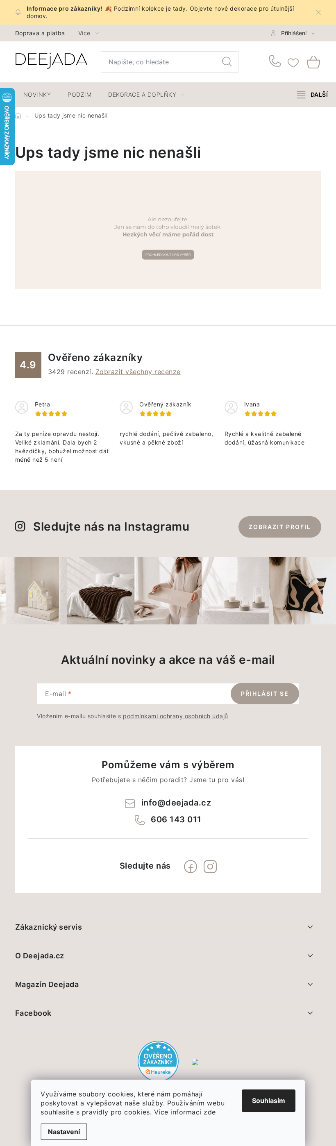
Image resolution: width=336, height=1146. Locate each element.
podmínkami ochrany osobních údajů (175, 716)
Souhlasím (268, 1100)
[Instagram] (210, 866)
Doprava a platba (40, 33)
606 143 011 (276, 62)
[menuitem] (37, 94)
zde (210, 1112)
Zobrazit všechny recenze (138, 372)
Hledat (227, 62)
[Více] (312, 94)
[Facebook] (190, 866)
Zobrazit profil (280, 526)
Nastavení (64, 1132)
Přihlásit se (265, 693)
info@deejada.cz (176, 803)
